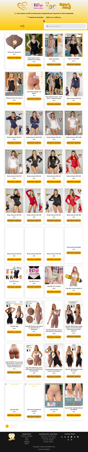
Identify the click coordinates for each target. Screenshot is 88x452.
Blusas (27, 443)
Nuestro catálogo (26, 436)
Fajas (26, 438)
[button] (44, 21)
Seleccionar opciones (14, 58)
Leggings (26, 441)
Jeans (26, 439)
